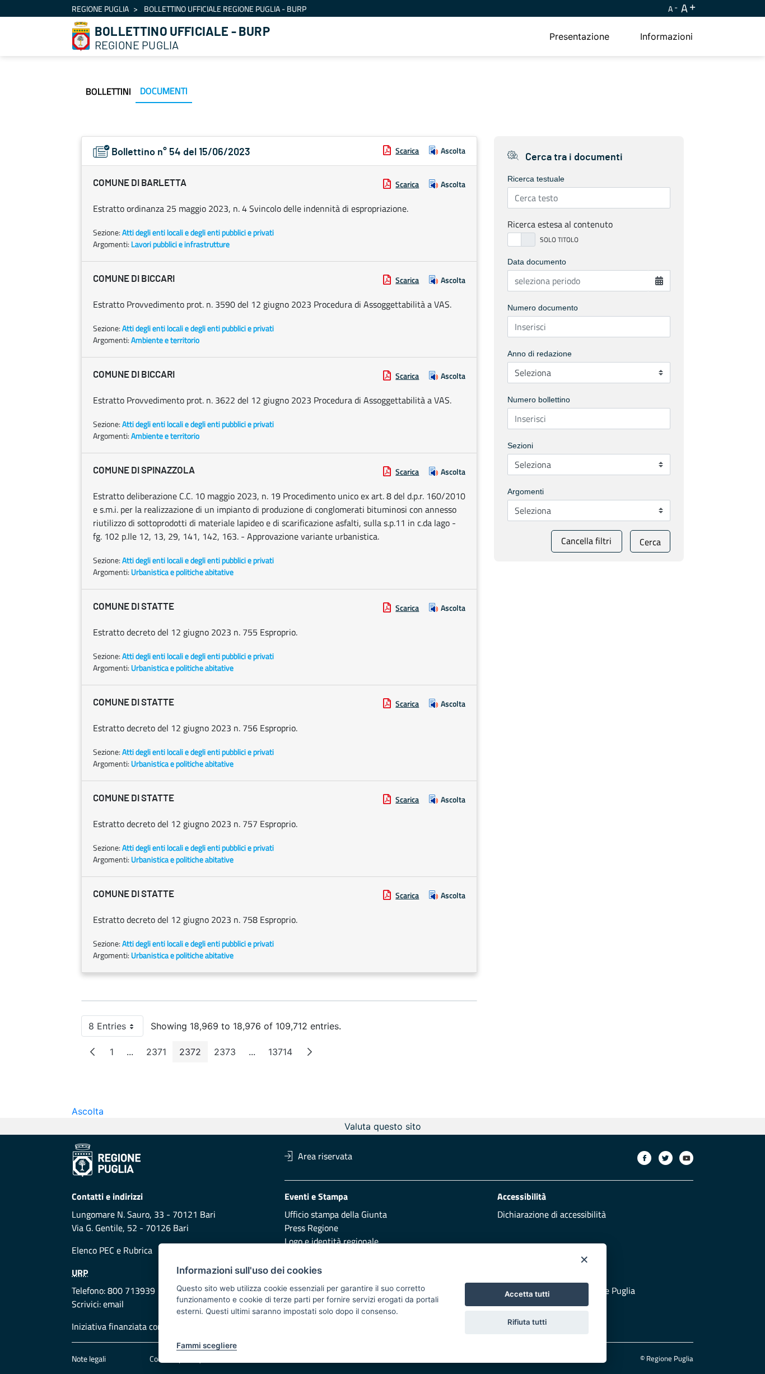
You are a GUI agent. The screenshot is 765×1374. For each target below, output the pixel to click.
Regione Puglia (100, 9)
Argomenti (525, 491)
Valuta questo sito (382, 1126)
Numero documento (542, 308)
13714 (283, 1054)
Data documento (536, 262)
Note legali (89, 1358)
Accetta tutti (527, 1293)
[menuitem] (579, 36)
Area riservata (325, 1156)
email (113, 1304)
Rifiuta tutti (527, 1321)
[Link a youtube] (686, 1158)
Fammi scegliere (206, 1345)
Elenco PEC (93, 1250)
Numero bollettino (538, 399)
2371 (159, 1054)
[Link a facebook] (644, 1158)
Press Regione (311, 1227)
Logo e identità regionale (331, 1241)
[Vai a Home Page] (81, 36)
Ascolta (453, 150)
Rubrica (137, 1250)
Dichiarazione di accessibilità (551, 1214)
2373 (228, 1054)
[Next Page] (309, 1051)
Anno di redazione (539, 354)
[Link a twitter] (666, 1158)
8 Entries (115, 1028)
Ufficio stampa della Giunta (335, 1214)
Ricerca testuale (536, 179)
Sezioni (520, 445)
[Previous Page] (92, 1051)
